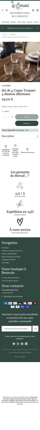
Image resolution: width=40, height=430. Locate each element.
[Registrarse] (35, 329)
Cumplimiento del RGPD (8, 259)
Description (8, 136)
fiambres (13, 22)
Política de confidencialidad (9, 254)
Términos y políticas (20, 357)
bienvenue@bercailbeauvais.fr (10, 290)
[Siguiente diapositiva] (37, 28)
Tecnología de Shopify (25, 352)
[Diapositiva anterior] (2, 28)
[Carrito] (37, 10)
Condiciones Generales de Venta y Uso (12, 251)
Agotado (26, 117)
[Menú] (2, 10)
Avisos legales (5, 262)
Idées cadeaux (5, 22)
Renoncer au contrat (13, 296)
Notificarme (26, 123)
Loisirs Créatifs (21, 22)
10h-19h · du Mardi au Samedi (10, 281)
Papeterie (29, 22)
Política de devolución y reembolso (11, 257)
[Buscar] (7, 10)
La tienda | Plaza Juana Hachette (10, 278)
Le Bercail (16, 352)
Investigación (5, 248)
